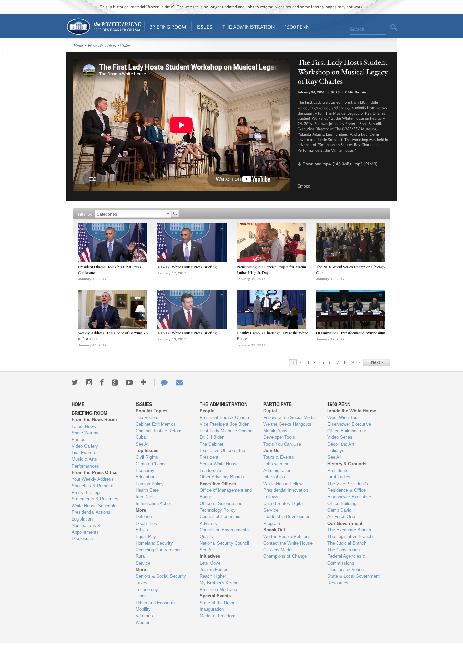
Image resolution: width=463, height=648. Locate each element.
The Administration (248, 27)
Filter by (85, 214)
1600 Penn (297, 27)
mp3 (358, 163)
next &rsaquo (376, 362)
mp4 (326, 163)
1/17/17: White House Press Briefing (187, 266)
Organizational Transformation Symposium (350, 332)
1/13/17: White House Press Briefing (187, 332)
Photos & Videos (102, 46)
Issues (204, 27)
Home (103, 27)
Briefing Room (167, 27)
